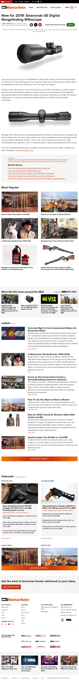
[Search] (75, 7)
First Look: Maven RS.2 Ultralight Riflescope (24, 171)
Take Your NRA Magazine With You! (9, 668)
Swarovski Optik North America (13, 79)
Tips (22, 621)
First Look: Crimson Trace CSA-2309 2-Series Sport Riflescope (31, 176)
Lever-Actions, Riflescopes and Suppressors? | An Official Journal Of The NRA (69, 309)
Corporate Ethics (25, 678)
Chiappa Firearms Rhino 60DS (51, 510)
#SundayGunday (47, 481)
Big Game (34, 410)
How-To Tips (46, 545)
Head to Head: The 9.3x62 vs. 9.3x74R (48, 437)
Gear (33, 432)
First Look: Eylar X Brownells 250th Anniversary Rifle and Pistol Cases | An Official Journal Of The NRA (19, 532)
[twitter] (36, 24)
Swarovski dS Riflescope (45, 160)
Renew (21, 2)
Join (16, 2)
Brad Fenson (62, 161)
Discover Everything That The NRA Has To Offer (49, 669)
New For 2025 (6, 481)
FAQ (2, 613)
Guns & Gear (55, 7)
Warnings (35, 678)
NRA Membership (66, 607)
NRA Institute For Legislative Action (49, 608)
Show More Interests (50, 568)
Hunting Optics (17, 161)
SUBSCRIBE (11, 587)
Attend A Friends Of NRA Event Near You (69, 668)
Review (34, 450)
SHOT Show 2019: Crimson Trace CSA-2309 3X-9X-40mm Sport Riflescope (36, 178)
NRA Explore (45, 612)
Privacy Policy (4, 678)
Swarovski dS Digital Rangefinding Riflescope (22, 160)
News (31, 7)
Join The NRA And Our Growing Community (28, 669)
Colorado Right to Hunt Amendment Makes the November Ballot (52, 329)
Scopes (33, 161)
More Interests (20, 477)
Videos (23, 623)
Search (3, 618)
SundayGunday (46, 538)
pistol (18, 513)
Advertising (4, 607)
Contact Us (4, 610)
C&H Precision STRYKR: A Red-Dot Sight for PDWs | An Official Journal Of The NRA (9, 309)
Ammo (23, 610)
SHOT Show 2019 (10, 25)
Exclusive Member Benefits (69, 610)
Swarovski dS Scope (59, 160)
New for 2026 (41, 7)
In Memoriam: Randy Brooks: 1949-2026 (49, 354)
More (13, 324)
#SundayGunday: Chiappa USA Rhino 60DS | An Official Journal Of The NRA (59, 507)
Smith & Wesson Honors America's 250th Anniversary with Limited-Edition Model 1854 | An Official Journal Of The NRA (19, 524)
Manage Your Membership (68, 615)
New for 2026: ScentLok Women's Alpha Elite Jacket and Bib (51, 416)
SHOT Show (49, 161)
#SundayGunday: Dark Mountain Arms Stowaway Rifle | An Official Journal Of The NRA (59, 528)
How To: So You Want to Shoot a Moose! (48, 399)
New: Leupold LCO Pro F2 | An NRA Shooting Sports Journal (29, 307)
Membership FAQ (66, 613)
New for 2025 (5, 538)
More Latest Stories (47, 459)
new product (24, 513)
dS (52, 82)
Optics (26, 25)
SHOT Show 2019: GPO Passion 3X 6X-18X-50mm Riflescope (31, 173)
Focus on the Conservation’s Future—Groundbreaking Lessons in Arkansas (47, 378)
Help (2, 615)
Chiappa (70, 510)
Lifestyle (34, 349)
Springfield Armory (9, 513)
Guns (22, 615)
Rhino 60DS (64, 510)
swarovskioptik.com (26, 150)
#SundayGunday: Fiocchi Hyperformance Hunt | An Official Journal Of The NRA (58, 521)
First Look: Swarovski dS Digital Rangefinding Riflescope (29, 168)
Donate (26, 2)
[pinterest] (40, 24)
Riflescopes (26, 161)
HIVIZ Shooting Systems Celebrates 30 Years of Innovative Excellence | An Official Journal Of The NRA (49, 309)
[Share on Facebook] (31, 24)
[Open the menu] (72, 7)
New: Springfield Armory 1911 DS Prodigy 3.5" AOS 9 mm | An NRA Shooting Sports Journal (17, 508)
